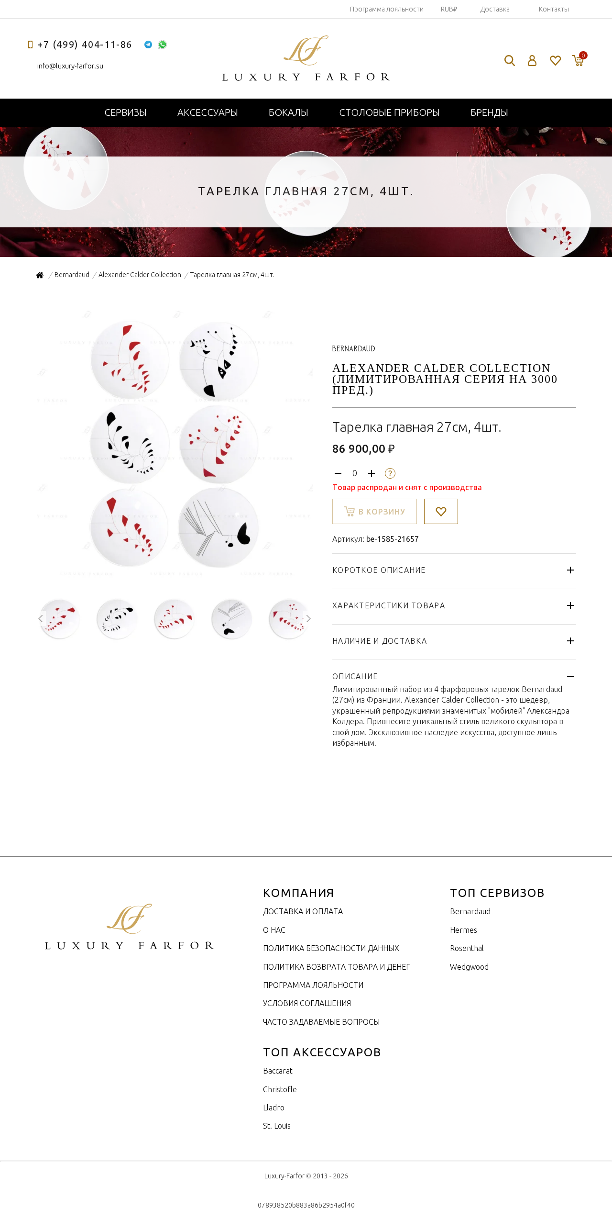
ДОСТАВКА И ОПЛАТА (303, 911)
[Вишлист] (555, 60)
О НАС (274, 930)
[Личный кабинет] (532, 60)
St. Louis (277, 1125)
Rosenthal (467, 948)
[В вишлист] (441, 511)
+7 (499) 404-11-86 (84, 44)
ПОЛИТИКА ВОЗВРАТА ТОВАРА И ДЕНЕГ (336, 967)
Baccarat (278, 1070)
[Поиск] (509, 60)
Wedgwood (469, 967)
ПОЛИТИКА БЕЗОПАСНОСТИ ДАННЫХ (331, 948)
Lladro (273, 1107)
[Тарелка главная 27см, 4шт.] (174, 578)
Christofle (280, 1089)
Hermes (463, 930)
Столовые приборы (389, 112)
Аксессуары (207, 112)
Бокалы (288, 112)
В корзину (382, 511)
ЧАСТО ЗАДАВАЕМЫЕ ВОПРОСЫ (321, 1022)
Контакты (554, 9)
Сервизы (125, 112)
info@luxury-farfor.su (70, 66)
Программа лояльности (387, 9)
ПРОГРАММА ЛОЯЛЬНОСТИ (313, 985)
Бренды (489, 112)
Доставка (495, 9)
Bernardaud (470, 911)
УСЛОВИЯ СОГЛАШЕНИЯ (307, 1003)
